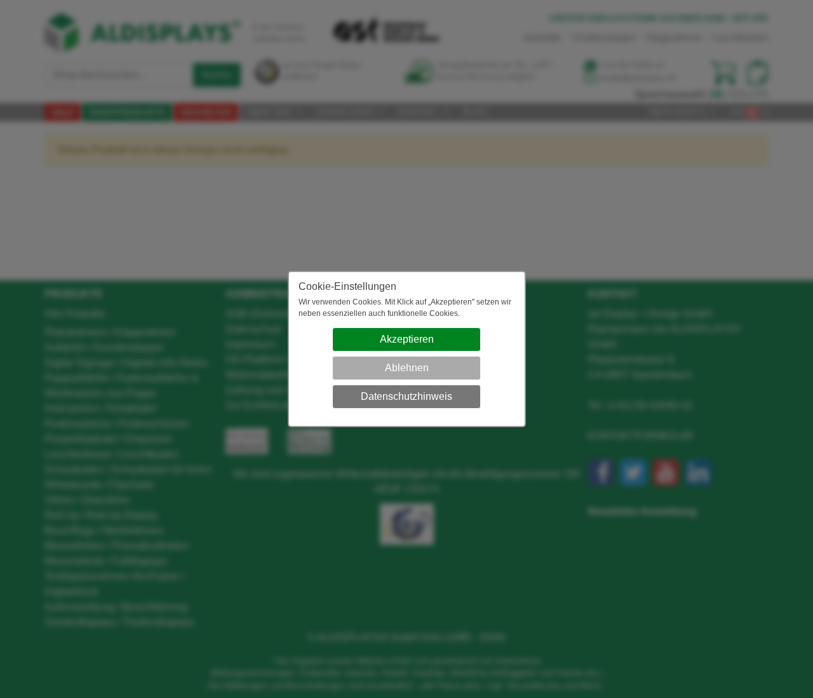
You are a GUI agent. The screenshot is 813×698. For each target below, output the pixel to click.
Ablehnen (407, 367)
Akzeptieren (407, 339)
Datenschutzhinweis (406, 396)
